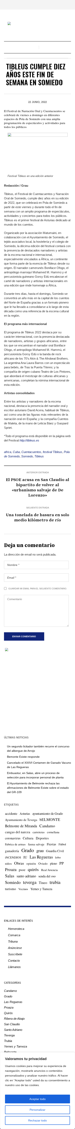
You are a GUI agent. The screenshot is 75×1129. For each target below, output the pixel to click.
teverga (29, 882)
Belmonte (10, 1052)
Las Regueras (41, 857)
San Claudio (12, 1024)
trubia (55, 882)
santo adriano (26, 876)
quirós (33, 869)
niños (8, 863)
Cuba (16, 452)
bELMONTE (50, 819)
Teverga (9, 1035)
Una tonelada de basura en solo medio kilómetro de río (37, 517)
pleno (53, 863)
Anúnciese (15, 948)
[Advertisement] (37, 693)
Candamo (47, 825)
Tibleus (39, 456)
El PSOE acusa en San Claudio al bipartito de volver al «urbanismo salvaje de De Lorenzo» (37, 487)
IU (25, 857)
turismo (10, 888)
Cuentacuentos (31, 452)
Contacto (14, 960)
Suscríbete (15, 954)
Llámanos (14, 967)
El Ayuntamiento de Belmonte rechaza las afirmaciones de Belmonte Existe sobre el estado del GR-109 (38, 788)
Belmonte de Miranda (21, 825)
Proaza (10, 869)
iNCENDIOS (13, 857)
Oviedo (43, 863)
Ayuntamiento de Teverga (21, 820)
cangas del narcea (17, 832)
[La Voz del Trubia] (38, 24)
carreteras (39, 832)
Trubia (8, 1041)
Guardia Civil (55, 851)
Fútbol (62, 844)
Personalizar (37, 1109)
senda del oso (47, 876)
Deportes (42, 838)
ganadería (12, 851)
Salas (9, 876)
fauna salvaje (36, 844)
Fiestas (51, 844)
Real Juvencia (49, 870)
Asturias (25, 813)
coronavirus (12, 838)
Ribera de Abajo (14, 1018)
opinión (31, 863)
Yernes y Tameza (41, 889)
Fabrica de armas (15, 844)
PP (61, 863)
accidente (11, 813)
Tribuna (13, 941)
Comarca (14, 935)
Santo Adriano (13, 1029)
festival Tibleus (52, 452)
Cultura (28, 838)
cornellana (53, 832)
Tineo (43, 882)
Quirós (8, 1013)
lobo (58, 857)
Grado (27, 850)
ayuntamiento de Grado (47, 813)
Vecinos (23, 889)
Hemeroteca (16, 928)
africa (7, 452)
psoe (22, 869)
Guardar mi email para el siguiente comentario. (37, 588)
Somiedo (27, 456)
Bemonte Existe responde (23, 756)
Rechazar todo (37, 1120)
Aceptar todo (37, 1099)
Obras (19, 863)
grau (40, 850)
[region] (37, 1090)
